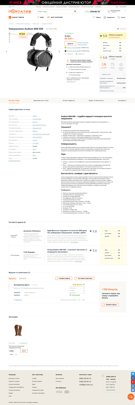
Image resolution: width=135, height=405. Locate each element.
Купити (70, 44)
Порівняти (81, 54)
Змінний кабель (37, 137)
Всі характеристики (14, 161)
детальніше (74, 242)
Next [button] (59, 51)
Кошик (123, 17)
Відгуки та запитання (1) (96, 100)
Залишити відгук (64, 278)
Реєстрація (123, 6)
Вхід (117, 6)
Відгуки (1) (12, 278)
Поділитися (123, 29)
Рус (14, 6)
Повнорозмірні (37, 119)
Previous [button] (6, 51)
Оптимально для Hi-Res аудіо (41, 134)
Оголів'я (35, 140)
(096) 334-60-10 (85, 378)
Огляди (34, 378)
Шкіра (34, 155)
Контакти (58, 381)
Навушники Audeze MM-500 (26, 28)
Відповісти (19, 299)
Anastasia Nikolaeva (32, 231)
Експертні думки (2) (69, 100)
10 (16, 354)
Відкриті (35, 131)
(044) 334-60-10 (85, 381)
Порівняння (111, 17)
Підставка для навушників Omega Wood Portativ (16, 347)
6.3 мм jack (36, 143)
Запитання (22, 278)
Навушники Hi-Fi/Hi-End (39, 125)
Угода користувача (14, 390)
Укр (10, 6)
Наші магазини (110, 390)
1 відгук (113, 59)
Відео (33, 384)
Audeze (35, 116)
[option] (13, 33)
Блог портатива (57, 17)
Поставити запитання (85, 278)
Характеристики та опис (41, 100)
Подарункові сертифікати (16, 387)
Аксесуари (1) (122, 100)
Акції (42, 17)
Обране (98, 17)
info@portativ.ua (86, 385)
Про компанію (60, 378)
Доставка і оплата (14, 378)
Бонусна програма (14, 384)
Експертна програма (38, 393)
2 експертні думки (114, 37)
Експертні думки (37, 381)
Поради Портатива (38, 390)
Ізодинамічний (37, 128)
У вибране (70, 54)
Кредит (11, 393)
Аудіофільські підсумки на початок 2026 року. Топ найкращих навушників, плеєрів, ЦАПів (67, 231)
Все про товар (14, 100)
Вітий (34, 149)
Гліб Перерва (29, 252)
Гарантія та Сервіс (14, 381)
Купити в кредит (82, 44)
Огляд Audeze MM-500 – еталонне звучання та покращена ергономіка (67, 251)
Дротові (35, 122)
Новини (34, 387)
